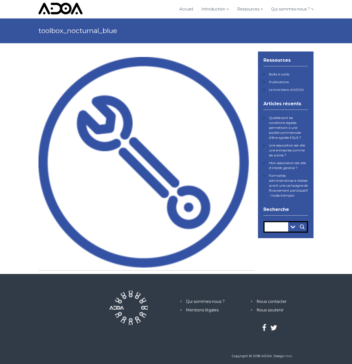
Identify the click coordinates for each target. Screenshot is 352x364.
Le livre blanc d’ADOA (286, 90)
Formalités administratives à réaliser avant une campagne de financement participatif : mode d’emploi (288, 185)
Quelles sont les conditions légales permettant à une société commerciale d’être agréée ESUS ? (285, 128)
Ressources (248, 9)
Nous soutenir (270, 310)
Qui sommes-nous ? (290, 9)
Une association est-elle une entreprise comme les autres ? (287, 150)
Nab (288, 356)
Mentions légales (202, 310)
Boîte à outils (279, 74)
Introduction (213, 9)
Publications (279, 82)
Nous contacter (272, 301)
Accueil (186, 9)
